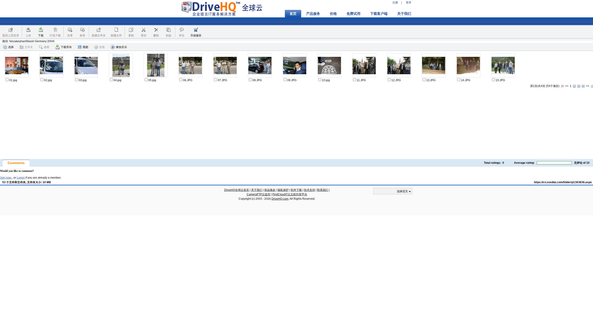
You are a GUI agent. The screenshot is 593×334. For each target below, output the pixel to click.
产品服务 (313, 14)
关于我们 (404, 14)
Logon (21, 177)
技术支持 (309, 190)
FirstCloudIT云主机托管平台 (289, 194)
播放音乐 (121, 47)
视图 (85, 47)
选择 (11, 47)
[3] (578, 86)
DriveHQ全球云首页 (236, 190)
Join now (6, 177)
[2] (574, 86)
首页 (293, 14)
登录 (408, 2)
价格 (333, 14)
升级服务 (196, 35)
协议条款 (269, 190)
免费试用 (353, 14)
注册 (395, 2)
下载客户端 (379, 14)
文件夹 (29, 47)
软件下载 (296, 190)
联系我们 (322, 190)
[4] (583, 86)
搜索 (46, 47)
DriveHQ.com (279, 198)
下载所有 (66, 47)
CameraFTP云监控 (258, 194)
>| (592, 86)
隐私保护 (283, 190)
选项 (102, 47)
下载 (41, 35)
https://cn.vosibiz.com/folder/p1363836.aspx (563, 182)
